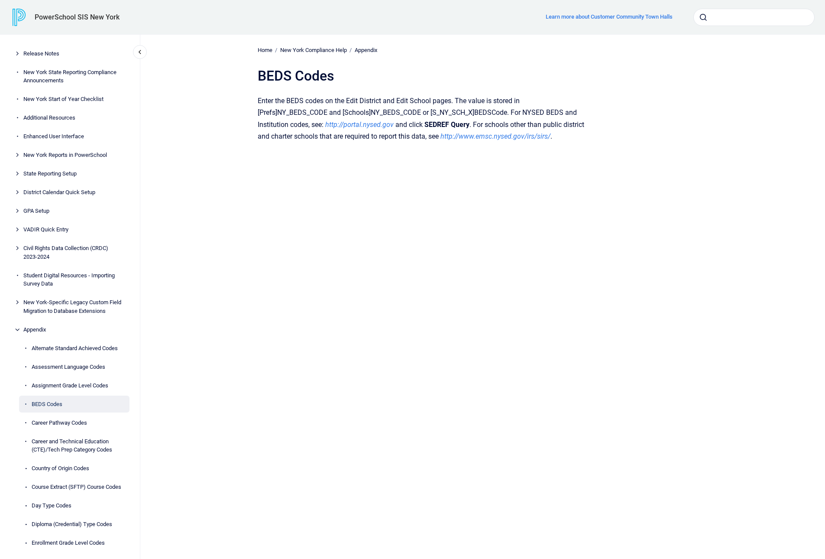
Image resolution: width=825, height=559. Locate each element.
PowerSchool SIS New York (77, 17)
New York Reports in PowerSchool (65, 155)
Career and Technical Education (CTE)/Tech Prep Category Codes (72, 445)
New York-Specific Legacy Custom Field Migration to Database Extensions (72, 306)
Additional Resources (49, 117)
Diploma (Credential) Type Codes (72, 524)
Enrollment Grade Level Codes (68, 543)
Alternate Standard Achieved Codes (75, 348)
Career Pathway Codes (59, 422)
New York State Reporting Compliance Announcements (69, 76)
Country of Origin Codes (60, 468)
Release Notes (41, 53)
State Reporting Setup (50, 173)
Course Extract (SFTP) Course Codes (76, 487)
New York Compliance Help (313, 50)
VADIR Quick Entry (45, 229)
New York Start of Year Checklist (63, 99)
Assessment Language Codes (68, 367)
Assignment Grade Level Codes (70, 385)
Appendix (34, 329)
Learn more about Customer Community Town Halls (609, 16)
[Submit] (703, 17)
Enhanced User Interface (53, 136)
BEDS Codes (47, 404)
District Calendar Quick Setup (59, 192)
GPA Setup (36, 211)
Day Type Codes (51, 505)
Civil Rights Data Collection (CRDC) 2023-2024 (65, 252)
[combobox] (754, 17)
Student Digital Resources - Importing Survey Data (69, 279)
